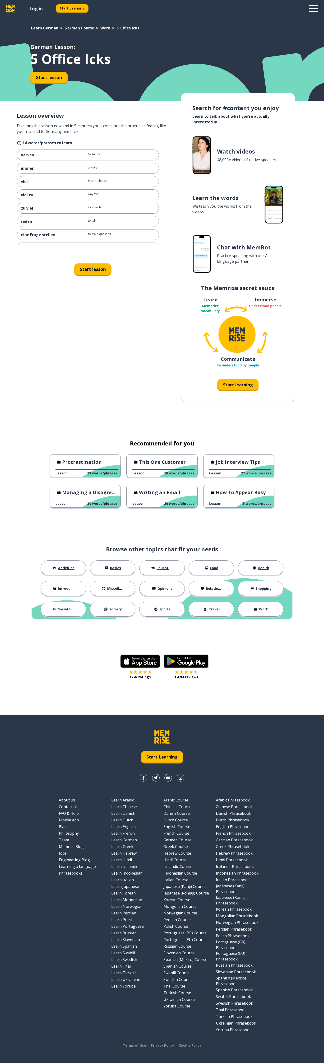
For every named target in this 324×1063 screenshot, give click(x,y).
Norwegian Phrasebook (237, 922)
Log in (36, 8)
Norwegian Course (180, 913)
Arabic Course (175, 800)
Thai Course (174, 986)
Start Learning (72, 8)
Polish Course (175, 926)
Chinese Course (177, 806)
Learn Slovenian (125, 939)
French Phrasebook (233, 833)
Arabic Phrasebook (233, 800)
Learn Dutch (122, 820)
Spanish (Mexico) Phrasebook (231, 980)
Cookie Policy (190, 1045)
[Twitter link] (156, 778)
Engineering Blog (74, 859)
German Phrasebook (234, 840)
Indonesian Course (180, 873)
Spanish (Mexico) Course (185, 959)
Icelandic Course (177, 866)
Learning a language (77, 866)
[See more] (313, 8)
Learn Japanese (125, 886)
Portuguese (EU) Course (185, 939)
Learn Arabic (122, 800)
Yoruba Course (176, 1006)
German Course (79, 28)
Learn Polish (122, 919)
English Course (176, 826)
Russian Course (177, 946)
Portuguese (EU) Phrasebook (230, 956)
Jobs (63, 853)
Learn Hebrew (124, 853)
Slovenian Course (178, 952)
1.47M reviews (186, 677)
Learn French (123, 833)
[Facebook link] (143, 778)
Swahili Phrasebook (233, 996)
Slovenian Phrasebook (236, 971)
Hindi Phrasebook (232, 859)
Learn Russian (124, 933)
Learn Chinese (124, 806)
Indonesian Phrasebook (237, 873)
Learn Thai (121, 966)
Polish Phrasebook (233, 935)
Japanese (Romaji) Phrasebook (232, 900)
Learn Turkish (124, 972)
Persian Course (177, 919)
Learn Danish (123, 813)
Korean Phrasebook (234, 909)
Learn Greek (122, 846)
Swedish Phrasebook (234, 1003)
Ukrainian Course (179, 999)
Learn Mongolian (126, 899)
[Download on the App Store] (140, 661)
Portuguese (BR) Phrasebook (230, 944)
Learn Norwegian (127, 906)
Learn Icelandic (124, 866)
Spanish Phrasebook (234, 990)
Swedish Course (177, 979)
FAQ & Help (69, 813)
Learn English (123, 826)
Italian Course (175, 879)
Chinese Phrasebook (234, 806)
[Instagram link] (180, 778)
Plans (64, 826)
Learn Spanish (124, 946)
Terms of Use (134, 1045)
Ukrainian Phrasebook (236, 1023)
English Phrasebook (234, 826)
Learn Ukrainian (125, 979)
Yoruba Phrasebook (234, 1029)
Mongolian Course (180, 906)
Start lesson (49, 77)
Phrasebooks (71, 873)
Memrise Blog (71, 846)
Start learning (238, 385)
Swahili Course (176, 972)
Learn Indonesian (127, 873)
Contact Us (68, 806)
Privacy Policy (162, 1045)
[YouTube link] (168, 778)
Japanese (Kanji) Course (184, 886)
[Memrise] (10, 8)
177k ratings (140, 677)
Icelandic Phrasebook (235, 866)
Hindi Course (174, 859)
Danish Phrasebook (233, 813)
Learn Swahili (123, 952)
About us (67, 800)
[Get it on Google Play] (186, 661)
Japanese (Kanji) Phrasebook (230, 888)
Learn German (44, 28)
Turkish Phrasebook (234, 1016)
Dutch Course (175, 820)
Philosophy (69, 833)
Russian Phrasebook (234, 965)
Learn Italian (122, 879)
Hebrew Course (177, 853)
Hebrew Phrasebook (234, 853)
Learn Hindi (121, 859)
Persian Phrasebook (234, 929)
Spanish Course (177, 966)
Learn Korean (123, 893)
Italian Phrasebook (233, 879)
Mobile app (69, 820)
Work (105, 28)
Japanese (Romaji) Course (186, 893)
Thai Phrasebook (231, 1009)
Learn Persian (123, 913)
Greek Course (175, 846)
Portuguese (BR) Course (185, 933)
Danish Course (176, 813)
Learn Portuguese (127, 926)
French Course (176, 833)
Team (64, 840)
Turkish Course (177, 992)
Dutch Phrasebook (232, 820)
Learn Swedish (124, 959)
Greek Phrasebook (232, 846)
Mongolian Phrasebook (237, 915)
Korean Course (176, 899)
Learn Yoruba (123, 986)
